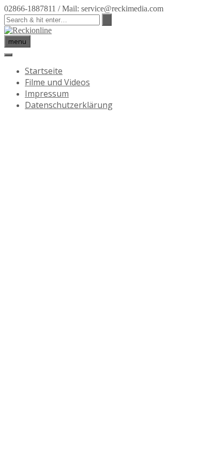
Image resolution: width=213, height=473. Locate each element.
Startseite (44, 71)
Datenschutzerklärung (69, 105)
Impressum (47, 93)
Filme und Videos (57, 82)
